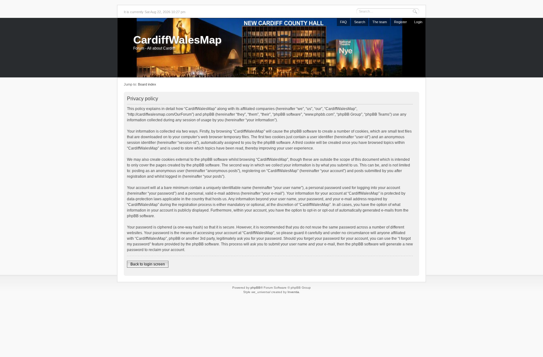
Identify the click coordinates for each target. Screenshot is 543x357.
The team (379, 22)
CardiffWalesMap (177, 40)
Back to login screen (147, 264)
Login (418, 22)
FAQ (343, 22)
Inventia (293, 292)
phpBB (255, 287)
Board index (147, 84)
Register (400, 22)
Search (359, 22)
